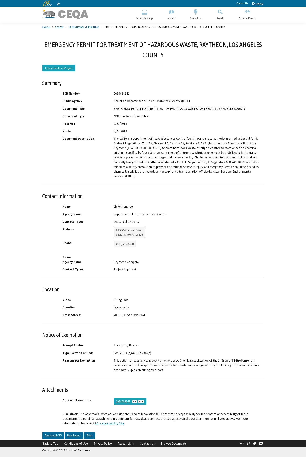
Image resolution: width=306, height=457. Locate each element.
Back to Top (50, 443)
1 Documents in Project (59, 68)
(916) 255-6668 (125, 244)
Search (220, 18)
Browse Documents (174, 443)
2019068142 (129, 401)
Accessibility (126, 443)
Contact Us (242, 3)
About (171, 18)
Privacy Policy (103, 443)
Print (89, 435)
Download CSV (53, 435)
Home (46, 27)
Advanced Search (247, 18)
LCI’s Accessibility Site (109, 423)
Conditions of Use (76, 443)
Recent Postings (144, 18)
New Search (74, 435)
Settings (259, 3)
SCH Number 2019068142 (84, 27)
